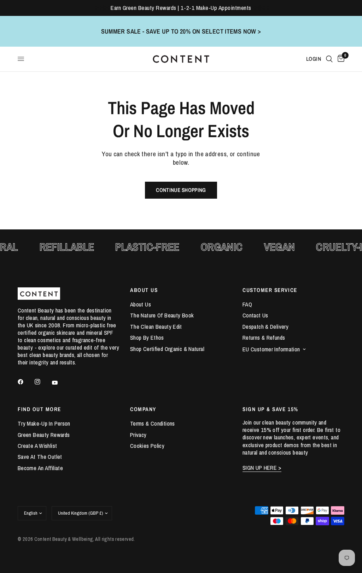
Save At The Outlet (40, 457)
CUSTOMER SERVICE (270, 290)
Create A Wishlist (37, 446)
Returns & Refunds (264, 337)
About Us (140, 304)
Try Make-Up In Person (44, 423)
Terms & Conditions (152, 423)
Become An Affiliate (40, 468)
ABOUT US (144, 290)
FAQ (247, 304)
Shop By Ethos (147, 337)
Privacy (138, 435)
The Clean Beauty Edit (156, 327)
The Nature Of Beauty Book (162, 315)
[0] (339, 59)
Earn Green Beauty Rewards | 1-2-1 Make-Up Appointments (181, 8)
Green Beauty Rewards (44, 435)
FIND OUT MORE (39, 409)
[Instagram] (42, 382)
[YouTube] (60, 383)
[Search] (329, 59)
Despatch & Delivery (265, 327)
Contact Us (255, 315)
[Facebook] (25, 382)
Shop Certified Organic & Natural (167, 349)
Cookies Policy (147, 446)
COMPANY (143, 409)
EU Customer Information (271, 349)
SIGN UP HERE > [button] (262, 467)
